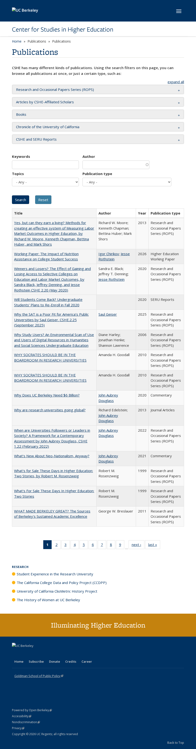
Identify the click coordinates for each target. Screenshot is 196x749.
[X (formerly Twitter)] (16, 653)
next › (138, 545)
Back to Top (175, 742)
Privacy (18, 728)
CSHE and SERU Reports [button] (36, 139)
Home (17, 41)
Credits (70, 661)
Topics (18, 173)
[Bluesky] (53, 653)
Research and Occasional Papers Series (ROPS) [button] (55, 89)
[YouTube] (35, 653)
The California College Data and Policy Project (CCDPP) (62, 582)
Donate (54, 661)
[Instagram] (44, 653)
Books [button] (21, 114)
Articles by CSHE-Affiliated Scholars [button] (45, 101)
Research (20, 567)
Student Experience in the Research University (55, 574)
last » (154, 545)
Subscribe (36, 661)
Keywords (21, 156)
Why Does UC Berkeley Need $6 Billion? (47, 395)
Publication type (97, 173)
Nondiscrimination (26, 722)
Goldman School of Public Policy (38, 676)
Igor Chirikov (108, 253)
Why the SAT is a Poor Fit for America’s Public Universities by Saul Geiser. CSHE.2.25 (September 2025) (51, 319)
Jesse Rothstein (111, 279)
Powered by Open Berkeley (32, 710)
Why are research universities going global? (50, 410)
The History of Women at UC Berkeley (48, 599)
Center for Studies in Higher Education (62, 29)
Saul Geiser (107, 314)
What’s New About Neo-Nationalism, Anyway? (51, 455)
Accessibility (21, 716)
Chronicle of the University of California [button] (47, 126)
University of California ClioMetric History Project (57, 591)
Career (87, 661)
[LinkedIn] (25, 653)
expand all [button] (176, 81)
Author (88, 156)
